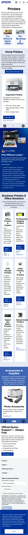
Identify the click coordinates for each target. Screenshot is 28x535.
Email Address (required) (8, 480)
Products (4, 460)
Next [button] (23, 125)
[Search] (20, 2)
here (9, 526)
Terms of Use (19, 503)
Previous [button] (4, 125)
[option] (14, 99)
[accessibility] (16, 2)
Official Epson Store (7, 469)
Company (4, 473)
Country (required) (6, 486)
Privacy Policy (5, 504)
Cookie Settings (18, 518)
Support (4, 465)
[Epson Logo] (6, 2)
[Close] (14, 531)
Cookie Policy (14, 519)
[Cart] (23, 2)
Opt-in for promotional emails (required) (13, 493)
